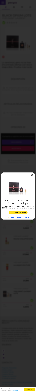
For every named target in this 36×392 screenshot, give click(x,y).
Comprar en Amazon (17, 212)
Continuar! (29, 389)
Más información (14, 390)
